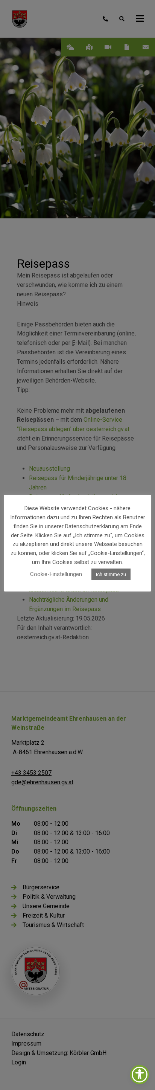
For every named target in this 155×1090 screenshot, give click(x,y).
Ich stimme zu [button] (111, 574)
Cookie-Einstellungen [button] (56, 574)
